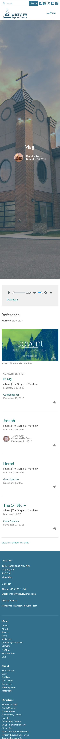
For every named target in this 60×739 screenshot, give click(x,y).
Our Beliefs (7, 680)
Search (34, 3)
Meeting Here (9, 687)
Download (12, 299)
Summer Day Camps (11, 714)
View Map (7, 577)
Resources (7, 684)
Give (4, 656)
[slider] (18, 292)
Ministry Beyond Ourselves (15, 734)
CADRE (5, 718)
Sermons (6, 645)
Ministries (7, 639)
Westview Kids (9, 704)
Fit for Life (7, 728)
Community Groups (11, 721)
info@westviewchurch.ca (22, 593)
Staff (4, 673)
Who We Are (8, 653)
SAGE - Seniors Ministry (13, 724)
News (4, 635)
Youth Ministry (9, 707)
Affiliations (7, 690)
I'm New (6, 650)
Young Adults (8, 711)
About (5, 629)
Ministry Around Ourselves (15, 731)
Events (5, 632)
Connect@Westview (12, 642)
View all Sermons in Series (15, 542)
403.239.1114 (18, 589)
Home (5, 625)
